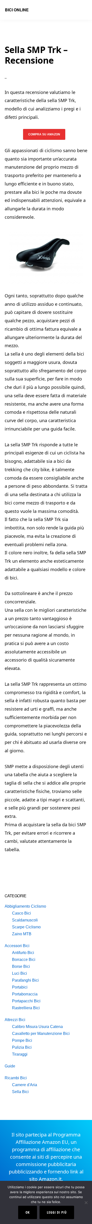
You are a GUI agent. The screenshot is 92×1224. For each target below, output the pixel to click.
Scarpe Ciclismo (26, 927)
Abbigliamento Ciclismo (25, 906)
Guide (10, 1066)
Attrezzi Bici (15, 1020)
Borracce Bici (23, 959)
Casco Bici (21, 913)
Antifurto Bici (23, 953)
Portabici (19, 987)
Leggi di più (57, 1212)
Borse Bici (21, 966)
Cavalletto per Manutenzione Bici (41, 1033)
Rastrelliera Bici (26, 1008)
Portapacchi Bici (26, 1001)
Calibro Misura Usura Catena (37, 1027)
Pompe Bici (22, 1040)
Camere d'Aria (24, 1085)
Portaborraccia (25, 994)
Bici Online (17, 10)
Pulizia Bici (22, 1047)
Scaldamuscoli (25, 920)
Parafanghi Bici (25, 980)
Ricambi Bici (16, 1078)
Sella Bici (20, 1092)
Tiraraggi (19, 1054)
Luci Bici (19, 973)
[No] (85, 1202)
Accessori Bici (17, 946)
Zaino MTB (21, 934)
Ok (28, 1212)
